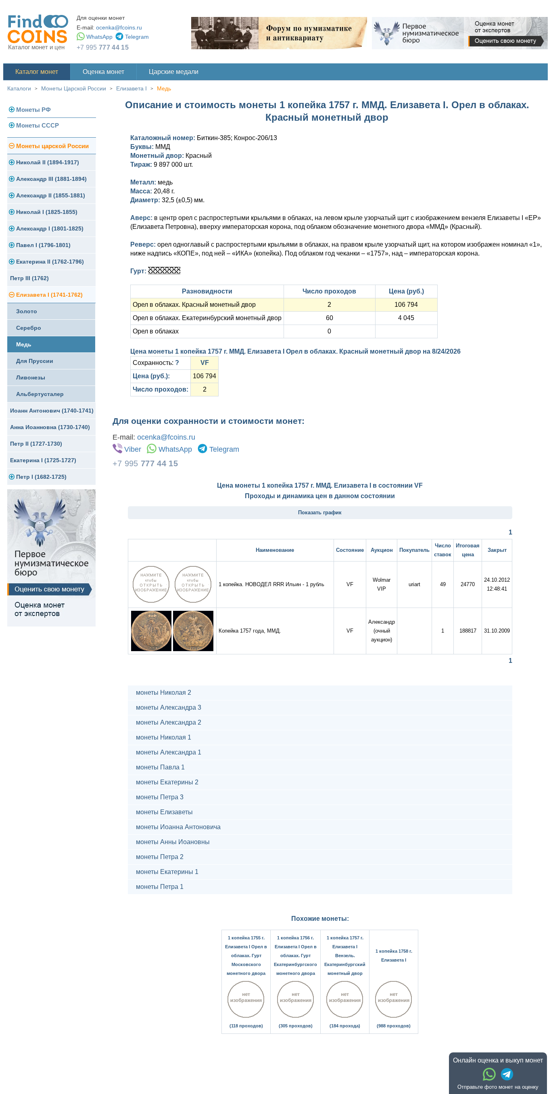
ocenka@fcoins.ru (119, 27)
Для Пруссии (34, 361)
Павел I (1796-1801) (43, 245)
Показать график (320, 512)
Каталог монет (36, 71)
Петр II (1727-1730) (36, 443)
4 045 (406, 317)
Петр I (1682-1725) (41, 477)
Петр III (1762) (29, 278)
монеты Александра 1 (168, 752)
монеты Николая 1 (163, 737)
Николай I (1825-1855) (46, 212)
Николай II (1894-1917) (47, 162)
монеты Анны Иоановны (173, 841)
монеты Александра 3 (168, 707)
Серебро (28, 328)
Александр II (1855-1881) (50, 195)
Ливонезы (30, 377)
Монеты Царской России (73, 88)
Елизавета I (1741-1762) (49, 294)
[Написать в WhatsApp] (489, 1074)
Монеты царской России (52, 146)
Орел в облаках (156, 331)
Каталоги (19, 88)
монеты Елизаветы (164, 812)
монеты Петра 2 (160, 856)
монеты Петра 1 (160, 886)
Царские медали (173, 71)
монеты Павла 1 (160, 767)
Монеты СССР (37, 125)
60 (329, 317)
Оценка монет (103, 71)
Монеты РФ (33, 109)
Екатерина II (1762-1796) (50, 261)
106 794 (406, 304)
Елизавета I (131, 88)
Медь (164, 88)
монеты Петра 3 (160, 797)
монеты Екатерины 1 (167, 871)
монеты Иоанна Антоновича (178, 827)
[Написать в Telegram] (507, 1074)
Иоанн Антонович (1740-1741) (52, 410)
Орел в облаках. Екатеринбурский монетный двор (207, 317)
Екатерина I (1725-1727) (43, 460)
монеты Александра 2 (168, 722)
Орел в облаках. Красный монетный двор (194, 304)
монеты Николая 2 (163, 692)
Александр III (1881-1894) (51, 179)
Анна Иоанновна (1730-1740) (50, 427)
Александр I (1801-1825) (49, 228)
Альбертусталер (40, 394)
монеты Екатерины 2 (167, 782)
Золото (26, 311)
